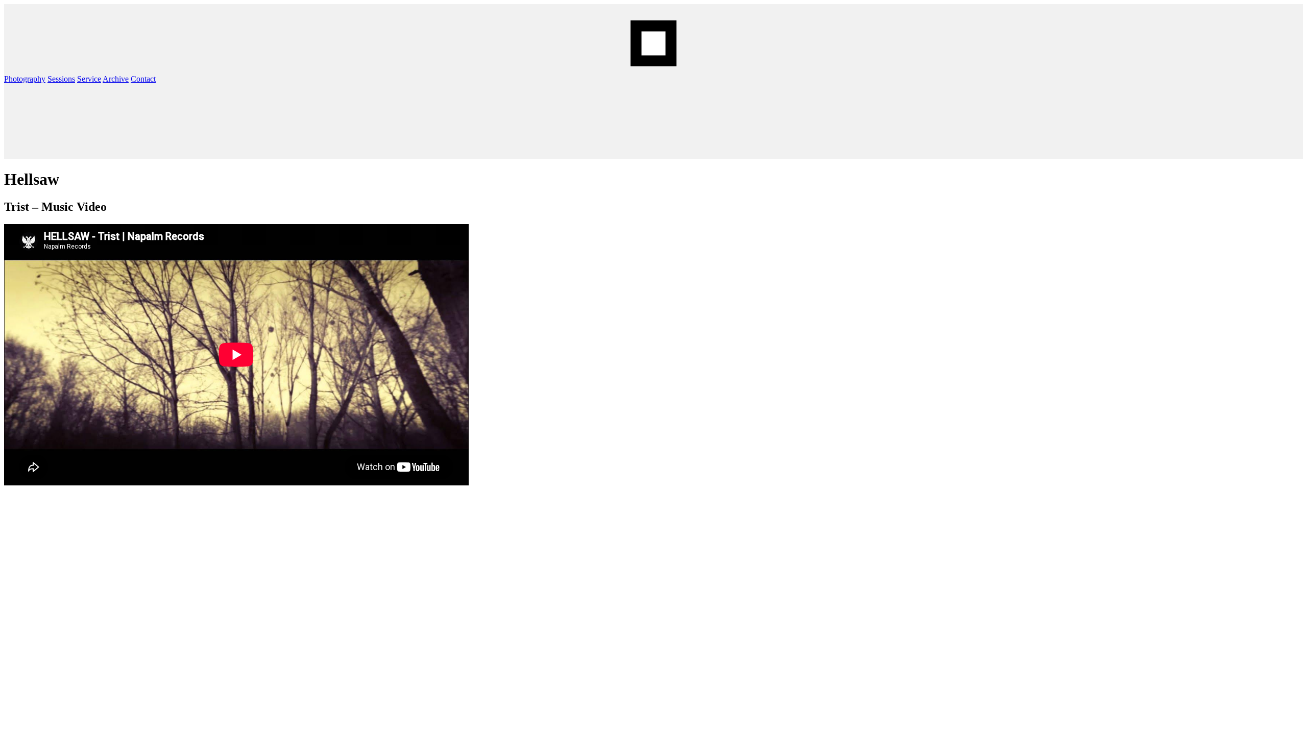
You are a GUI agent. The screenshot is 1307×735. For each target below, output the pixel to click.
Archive (116, 79)
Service (89, 79)
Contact (143, 79)
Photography (24, 79)
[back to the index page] (653, 43)
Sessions (61, 79)
